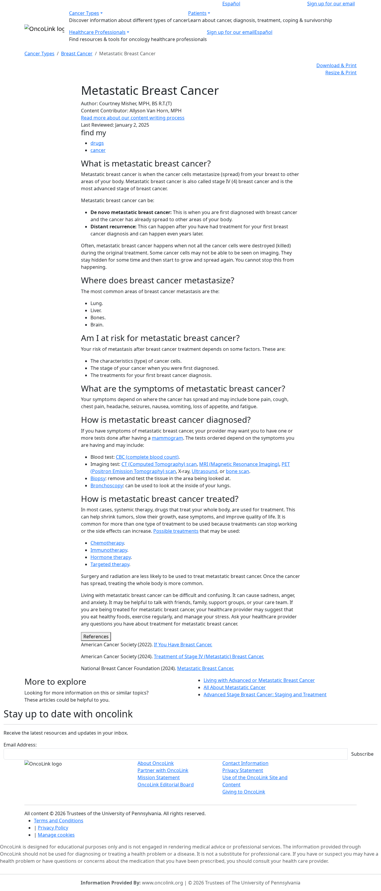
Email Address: (20, 744)
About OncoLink (156, 763)
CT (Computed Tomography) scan (159, 464)
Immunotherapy (108, 550)
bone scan (237, 471)
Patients (197, 13)
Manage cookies (56, 835)
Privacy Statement (242, 770)
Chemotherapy (107, 543)
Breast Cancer (77, 53)
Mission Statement (159, 777)
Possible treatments (176, 531)
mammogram (167, 438)
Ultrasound (204, 471)
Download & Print (336, 65)
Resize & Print (341, 72)
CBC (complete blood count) (147, 457)
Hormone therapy (110, 557)
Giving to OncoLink (243, 791)
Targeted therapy (109, 564)
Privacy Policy (53, 827)
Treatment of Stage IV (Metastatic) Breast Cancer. (209, 656)
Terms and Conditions (58, 820)
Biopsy (97, 478)
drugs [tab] (97, 143)
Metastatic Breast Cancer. (205, 668)
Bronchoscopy (106, 485)
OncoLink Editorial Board (166, 784)
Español (231, 3)
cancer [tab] (98, 150)
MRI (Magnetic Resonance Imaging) (239, 464)
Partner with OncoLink (163, 770)
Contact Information (245, 763)
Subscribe (362, 754)
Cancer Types (84, 13)
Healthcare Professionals (97, 32)
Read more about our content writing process (133, 117)
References (96, 636)
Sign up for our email (331, 3)
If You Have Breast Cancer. (183, 644)
